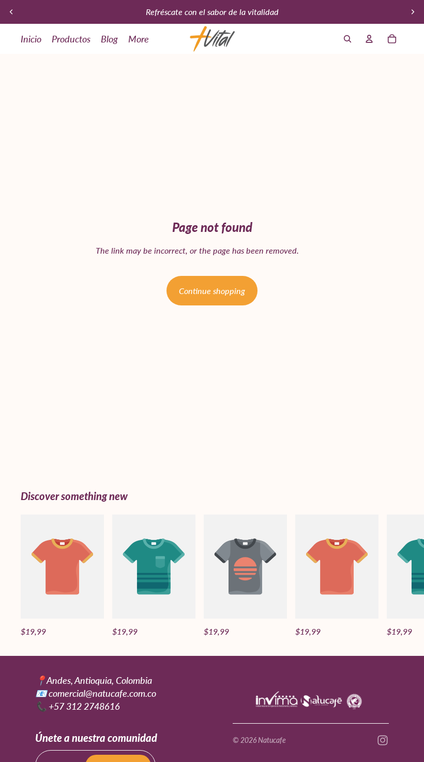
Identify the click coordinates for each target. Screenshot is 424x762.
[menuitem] (138, 39)
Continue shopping (212, 291)
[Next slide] (412, 12)
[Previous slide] (11, 12)
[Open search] (347, 38)
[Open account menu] (369, 38)
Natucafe (272, 740)
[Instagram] (382, 740)
